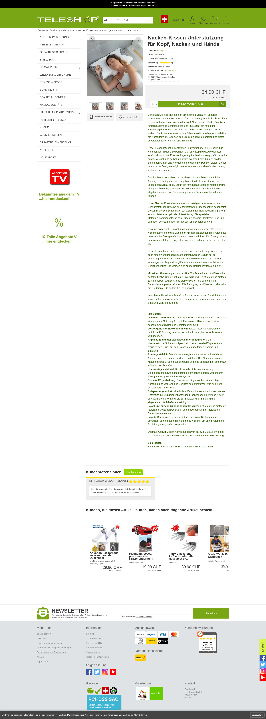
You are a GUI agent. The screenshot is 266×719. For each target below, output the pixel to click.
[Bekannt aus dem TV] (59, 187)
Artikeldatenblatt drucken (102, 117)
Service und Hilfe (94, 643)
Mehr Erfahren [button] (140, 715)
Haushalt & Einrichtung (57, 112)
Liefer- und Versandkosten (49, 643)
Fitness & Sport (51, 82)
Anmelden (211, 613)
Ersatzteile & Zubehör (56, 142)
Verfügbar (161, 50)
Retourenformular (94, 647)
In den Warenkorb (191, 103)
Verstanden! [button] (257, 715)
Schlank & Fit (49, 89)
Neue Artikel (49, 157)
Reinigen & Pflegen (53, 120)
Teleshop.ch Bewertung (97, 657)
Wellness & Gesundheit (56, 74)
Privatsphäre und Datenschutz (51, 652)
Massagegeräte (51, 105)
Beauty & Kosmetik (53, 97)
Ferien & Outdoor (52, 44)
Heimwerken (48, 67)
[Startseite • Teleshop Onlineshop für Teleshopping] (68, 19)
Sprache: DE (179, 20)
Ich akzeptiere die (137, 616)
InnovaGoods (171, 71)
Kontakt (40, 657)
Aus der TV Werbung (54, 37)
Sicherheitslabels (94, 638)
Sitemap (90, 634)
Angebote (47, 150)
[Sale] (59, 234)
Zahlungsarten (44, 634)
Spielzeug (47, 59)
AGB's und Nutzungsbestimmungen (54, 647)
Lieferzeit (41, 638)
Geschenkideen (51, 135)
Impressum (42, 661)
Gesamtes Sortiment (54, 52)
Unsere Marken (93, 652)
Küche (44, 127)
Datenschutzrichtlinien (144, 616)
